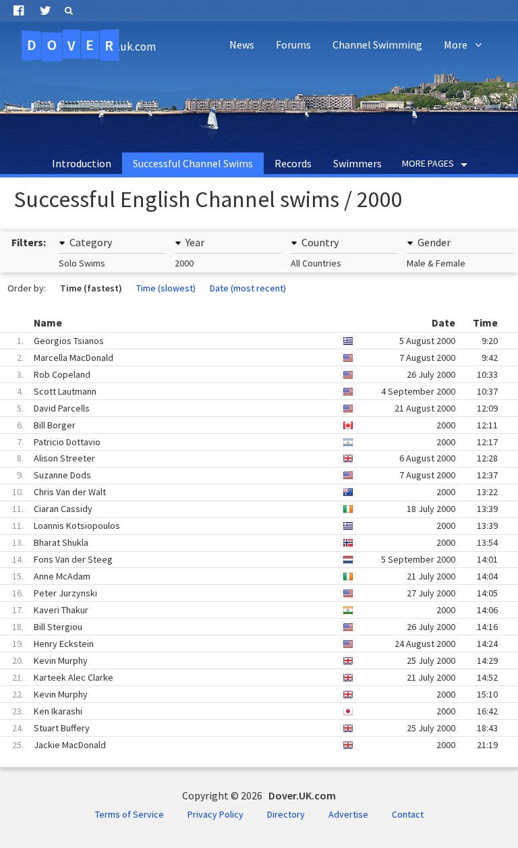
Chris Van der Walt (249, 492)
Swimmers (357, 163)
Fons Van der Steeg (249, 559)
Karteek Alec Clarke (249, 677)
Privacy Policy (215, 814)
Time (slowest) (166, 288)
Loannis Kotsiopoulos (249, 525)
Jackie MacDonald (249, 745)
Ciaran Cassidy (249, 509)
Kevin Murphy (249, 660)
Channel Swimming (377, 44)
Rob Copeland (249, 374)
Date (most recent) (248, 288)
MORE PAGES (428, 163)
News (241, 44)
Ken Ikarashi (249, 711)
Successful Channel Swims (193, 163)
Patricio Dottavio (249, 442)
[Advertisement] (259, 101)
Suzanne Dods (249, 475)
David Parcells (249, 408)
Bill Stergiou (249, 627)
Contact (408, 814)
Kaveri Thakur (249, 610)
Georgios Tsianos (249, 341)
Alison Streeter (249, 458)
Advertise (348, 814)
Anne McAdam (249, 576)
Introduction (81, 163)
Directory (286, 814)
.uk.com (91, 45)
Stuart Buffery (249, 728)
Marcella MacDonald (249, 357)
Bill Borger (249, 425)
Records (293, 163)
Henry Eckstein (249, 644)
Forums (293, 44)
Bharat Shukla (249, 542)
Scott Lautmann (249, 391)
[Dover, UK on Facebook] (18, 11)
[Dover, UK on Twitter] (45, 11)
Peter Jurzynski (249, 593)
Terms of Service (129, 814)
